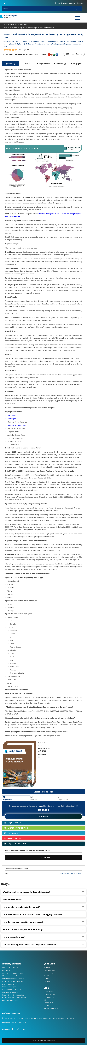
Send (38, 54)
